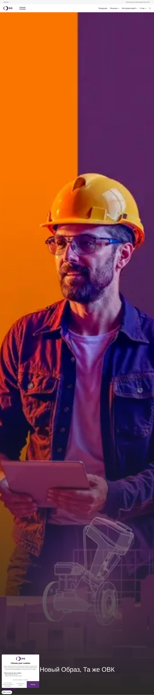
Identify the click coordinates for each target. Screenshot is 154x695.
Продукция (102, 8)
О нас (142, 8)
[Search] (150, 8)
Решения (113, 8)
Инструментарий (129, 8)
